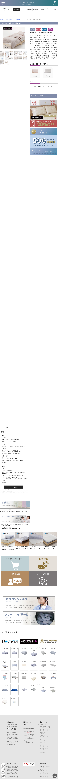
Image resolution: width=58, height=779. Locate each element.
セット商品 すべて (3, 9)
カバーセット (23, 9)
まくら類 (42, 9)
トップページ (2, 19)
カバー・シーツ (48, 9)
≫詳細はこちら (12, 745)
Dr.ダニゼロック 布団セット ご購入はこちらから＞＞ (8, 548)
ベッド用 (23, 19)
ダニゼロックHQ (10, 19)
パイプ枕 (48, 76)
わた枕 (35, 76)
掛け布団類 (29, 9)
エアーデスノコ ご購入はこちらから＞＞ (36, 547)
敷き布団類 (35, 9)
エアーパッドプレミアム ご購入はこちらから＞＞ (50, 547)
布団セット (16, 9)
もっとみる (17, 487)
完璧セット (10, 9)
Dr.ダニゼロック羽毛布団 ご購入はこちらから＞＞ (22, 547)
